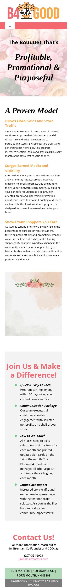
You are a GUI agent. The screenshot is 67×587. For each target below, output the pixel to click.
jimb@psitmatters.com (33, 559)
